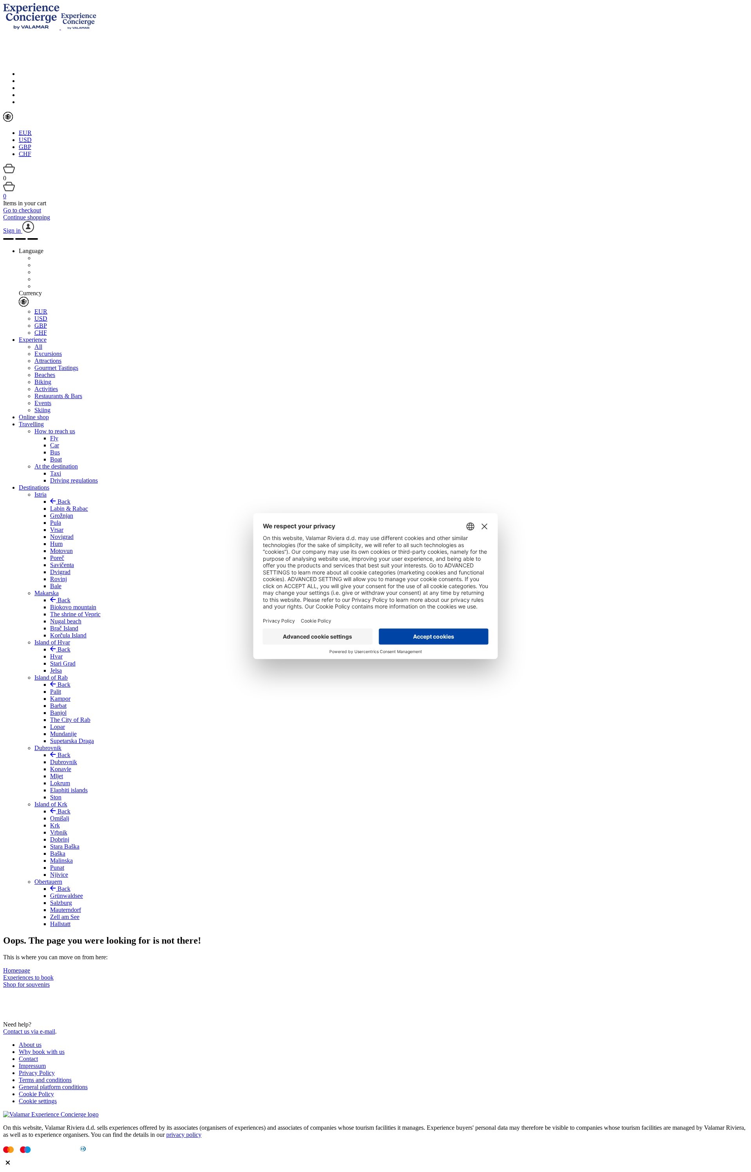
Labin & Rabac (69, 508)
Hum (56, 543)
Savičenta (62, 565)
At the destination (56, 466)
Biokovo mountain (73, 607)
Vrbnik (58, 832)
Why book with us (42, 1051)
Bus (55, 452)
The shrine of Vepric (75, 614)
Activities (46, 389)
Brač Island (64, 628)
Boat (56, 459)
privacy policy (183, 1134)
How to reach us (54, 431)
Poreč (57, 558)
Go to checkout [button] (22, 210)
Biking (42, 382)
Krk (55, 825)
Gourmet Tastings (56, 367)
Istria (40, 494)
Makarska (46, 593)
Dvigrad (60, 572)
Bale (55, 586)
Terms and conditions (45, 1080)
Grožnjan (61, 515)
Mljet (56, 776)
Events (42, 403)
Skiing (42, 410)
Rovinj (58, 579)
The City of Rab (70, 719)
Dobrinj (59, 839)
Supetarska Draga (72, 741)
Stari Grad (62, 663)
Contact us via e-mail (29, 1031)
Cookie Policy (36, 1094)
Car (54, 445)
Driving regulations (74, 480)
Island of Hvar (52, 642)
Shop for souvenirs (26, 984)
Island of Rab (51, 677)
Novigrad (62, 536)
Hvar (56, 656)
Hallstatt (60, 924)
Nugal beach (65, 621)
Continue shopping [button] (26, 217)
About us (30, 1044)
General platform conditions (53, 1087)
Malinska (61, 860)
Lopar (57, 726)
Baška (57, 853)
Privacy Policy (37, 1073)
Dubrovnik (47, 748)
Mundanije (63, 733)
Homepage (16, 970)
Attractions (47, 360)
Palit (55, 691)
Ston (55, 797)
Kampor (60, 698)
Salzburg (61, 902)
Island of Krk (50, 804)
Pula (55, 522)
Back (63, 501)
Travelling (31, 424)
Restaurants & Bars (58, 396)
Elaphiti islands (69, 790)
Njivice (59, 874)
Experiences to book (28, 977)
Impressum (32, 1066)
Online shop (34, 417)
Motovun (61, 550)
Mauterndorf (65, 909)
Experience (33, 339)
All (38, 346)
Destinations (34, 487)
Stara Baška (64, 846)
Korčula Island (68, 635)
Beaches (44, 375)
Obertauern (48, 881)
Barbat (58, 705)
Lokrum (60, 783)
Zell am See (64, 917)
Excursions (48, 353)
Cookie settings (38, 1101)
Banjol (58, 712)
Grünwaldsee (66, 895)
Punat (57, 867)
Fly (54, 438)
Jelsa (56, 670)
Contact (28, 1058)
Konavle (60, 769)
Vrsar (56, 529)
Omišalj (59, 818)
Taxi (55, 473)
